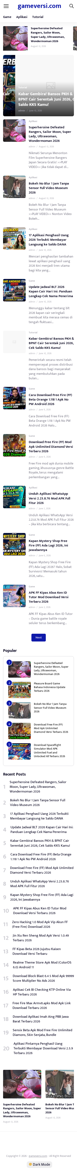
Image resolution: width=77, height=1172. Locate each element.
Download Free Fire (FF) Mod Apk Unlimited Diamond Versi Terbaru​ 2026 (51, 446)
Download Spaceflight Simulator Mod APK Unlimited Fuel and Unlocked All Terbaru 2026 (49, 751)
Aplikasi (21, 17)
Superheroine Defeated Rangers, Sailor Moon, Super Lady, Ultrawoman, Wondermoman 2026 (48, 35)
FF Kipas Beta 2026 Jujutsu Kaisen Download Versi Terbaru (37, 951)
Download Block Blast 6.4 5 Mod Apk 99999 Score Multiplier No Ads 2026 (43, 978)
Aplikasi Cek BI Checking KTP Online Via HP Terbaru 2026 (42, 992)
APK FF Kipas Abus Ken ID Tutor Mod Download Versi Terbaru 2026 (49, 597)
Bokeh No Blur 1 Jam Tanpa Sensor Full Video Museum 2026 (49, 188)
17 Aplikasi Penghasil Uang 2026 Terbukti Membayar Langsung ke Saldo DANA (49, 239)
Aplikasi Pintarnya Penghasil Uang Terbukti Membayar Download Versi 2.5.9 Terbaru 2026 (43, 1048)
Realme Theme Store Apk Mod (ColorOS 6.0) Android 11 (42, 965)
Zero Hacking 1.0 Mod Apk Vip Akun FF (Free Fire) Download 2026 (40, 924)
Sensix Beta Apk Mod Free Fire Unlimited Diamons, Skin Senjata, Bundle (42, 1032)
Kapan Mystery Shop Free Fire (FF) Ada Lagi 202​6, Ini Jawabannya (48, 545)
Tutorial (37, 17)
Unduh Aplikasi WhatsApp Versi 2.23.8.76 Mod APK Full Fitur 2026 (49, 498)
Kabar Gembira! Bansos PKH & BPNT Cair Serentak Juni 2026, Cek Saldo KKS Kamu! (36, 99)
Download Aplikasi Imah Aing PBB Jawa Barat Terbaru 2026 (41, 1019)
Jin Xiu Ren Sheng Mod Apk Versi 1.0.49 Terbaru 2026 (41, 938)
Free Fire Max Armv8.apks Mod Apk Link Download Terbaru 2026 (42, 1005)
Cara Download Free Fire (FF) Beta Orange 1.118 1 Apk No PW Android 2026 (50, 399)
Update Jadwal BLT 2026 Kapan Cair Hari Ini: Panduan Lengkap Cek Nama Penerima (51, 291)
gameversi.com (39, 6)
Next (39, 637)
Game (7, 17)
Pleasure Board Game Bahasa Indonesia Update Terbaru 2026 (49, 687)
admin (9, 111)
